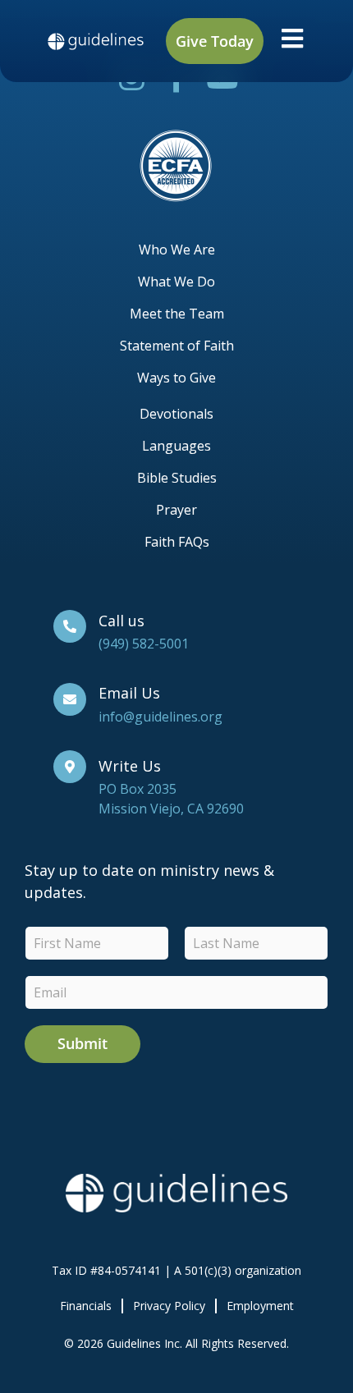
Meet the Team (177, 314)
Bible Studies (177, 478)
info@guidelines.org (160, 717)
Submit (82, 1043)
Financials (86, 1305)
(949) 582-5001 (144, 644)
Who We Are (177, 250)
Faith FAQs (176, 542)
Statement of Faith (177, 346)
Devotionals (176, 414)
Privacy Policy (169, 1305)
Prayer (176, 510)
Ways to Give (176, 378)
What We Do (176, 282)
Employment (260, 1305)
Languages (176, 446)
